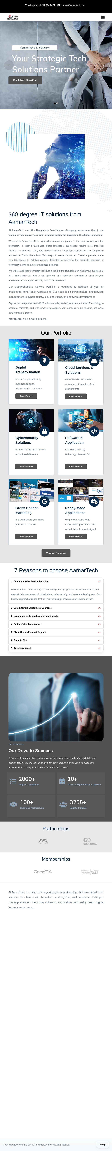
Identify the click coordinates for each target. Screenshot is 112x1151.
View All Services (56, 553)
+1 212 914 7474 (47, 5)
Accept (103, 1145)
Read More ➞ (26, 396)
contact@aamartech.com (73, 5)
